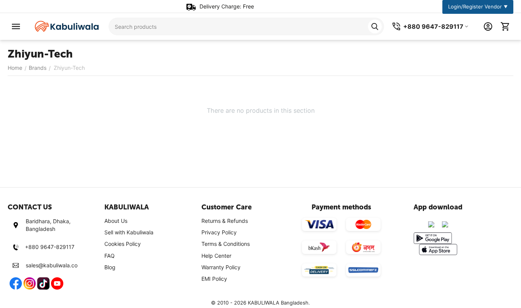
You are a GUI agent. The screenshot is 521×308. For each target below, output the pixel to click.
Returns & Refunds (224, 220)
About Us (115, 220)
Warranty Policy (221, 267)
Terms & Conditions (225, 243)
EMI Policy (214, 278)
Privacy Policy (219, 232)
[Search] (375, 26)
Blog (109, 267)
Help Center (216, 255)
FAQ (109, 255)
